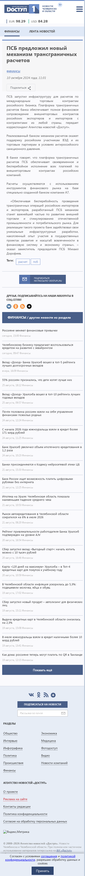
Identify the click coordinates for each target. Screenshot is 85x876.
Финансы (13, 71)
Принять (42, 870)
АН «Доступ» (64, 850)
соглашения (49, 856)
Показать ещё (42, 670)
